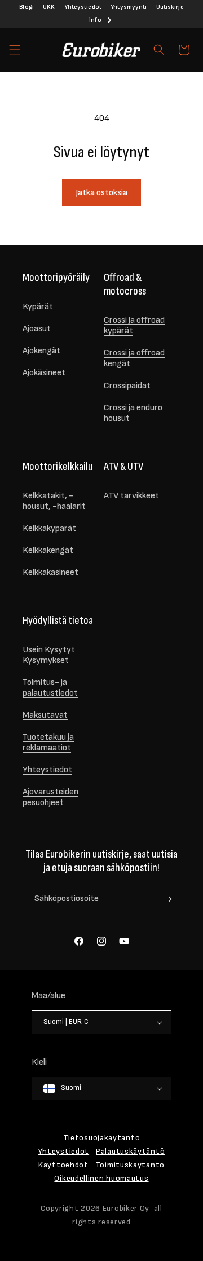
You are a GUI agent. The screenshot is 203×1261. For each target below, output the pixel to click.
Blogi (26, 7)
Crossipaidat (127, 385)
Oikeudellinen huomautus (101, 1178)
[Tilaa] (167, 899)
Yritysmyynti (129, 7)
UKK (49, 7)
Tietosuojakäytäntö (101, 1138)
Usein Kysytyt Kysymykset (49, 655)
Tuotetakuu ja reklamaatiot (48, 742)
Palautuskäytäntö (130, 1151)
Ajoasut (37, 328)
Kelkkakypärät (49, 528)
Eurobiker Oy (126, 1208)
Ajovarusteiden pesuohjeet (50, 797)
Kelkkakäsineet (50, 572)
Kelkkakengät (48, 550)
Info (95, 20)
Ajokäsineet (44, 372)
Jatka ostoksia (101, 192)
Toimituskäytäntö (130, 1165)
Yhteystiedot (83, 7)
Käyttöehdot (63, 1165)
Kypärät (38, 306)
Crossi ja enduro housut (133, 413)
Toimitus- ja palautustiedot (50, 687)
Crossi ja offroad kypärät (134, 325)
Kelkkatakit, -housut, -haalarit (54, 501)
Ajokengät (41, 350)
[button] (14, 49)
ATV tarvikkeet (131, 495)
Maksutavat (45, 715)
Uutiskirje (170, 7)
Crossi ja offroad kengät (134, 358)
